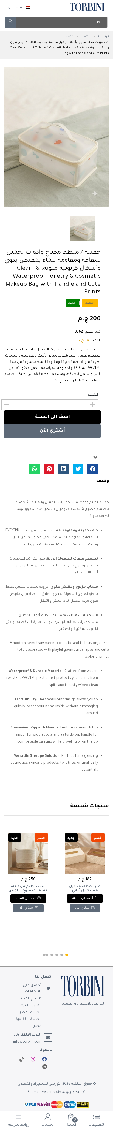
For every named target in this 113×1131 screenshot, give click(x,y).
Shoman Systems (41, 1092)
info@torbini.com (27, 1042)
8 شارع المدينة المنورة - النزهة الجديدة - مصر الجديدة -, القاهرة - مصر (27, 1012)
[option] (56, 137)
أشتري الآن (52, 430)
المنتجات (86, 37)
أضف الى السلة (52, 417)
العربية (19, 8)
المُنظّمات (68, 37)
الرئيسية (103, 37)
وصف (102, 481)
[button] (66, 955)
